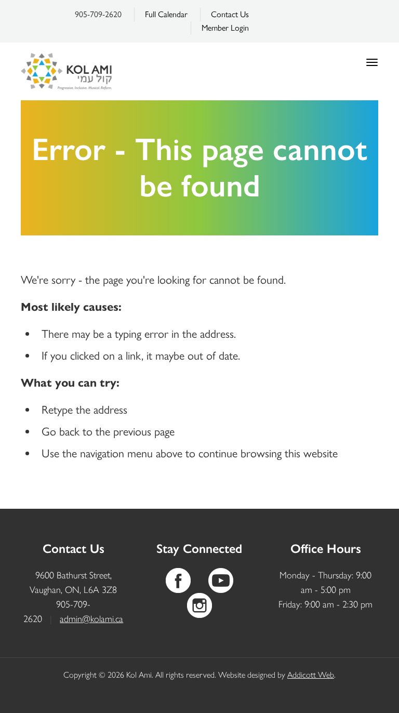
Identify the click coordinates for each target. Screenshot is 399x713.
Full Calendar (166, 14)
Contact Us (230, 14)
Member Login (225, 28)
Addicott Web (310, 675)
